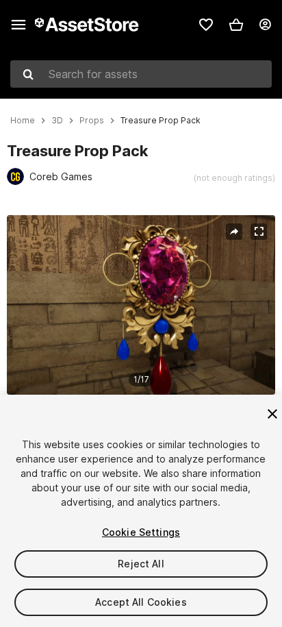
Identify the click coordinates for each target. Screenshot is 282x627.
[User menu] (265, 25)
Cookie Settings (141, 532)
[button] (236, 24)
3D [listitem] (57, 120)
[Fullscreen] (259, 231)
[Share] (234, 231)
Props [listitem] (91, 120)
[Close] (272, 414)
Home (22, 120)
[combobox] (141, 74)
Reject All (141, 563)
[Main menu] (18, 24)
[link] (206, 24)
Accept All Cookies (141, 602)
